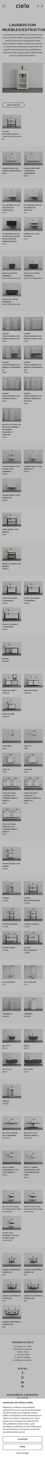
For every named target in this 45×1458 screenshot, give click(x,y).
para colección (13, 105)
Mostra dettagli (22, 1453)
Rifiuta (22, 1447)
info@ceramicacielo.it (23, 1360)
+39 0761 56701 (23, 1355)
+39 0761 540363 (23, 1357)
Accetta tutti (22, 1439)
